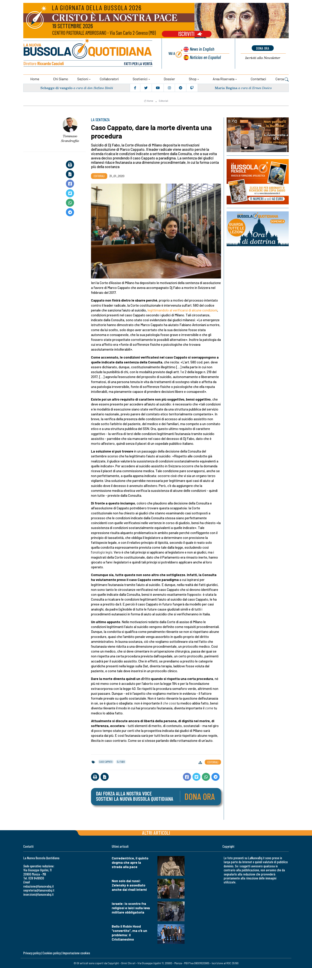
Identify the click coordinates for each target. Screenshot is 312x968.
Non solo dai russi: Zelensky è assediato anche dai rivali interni (129, 885)
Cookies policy (52, 953)
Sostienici (140, 79)
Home (34, 79)
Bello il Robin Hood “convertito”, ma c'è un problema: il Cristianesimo (129, 932)
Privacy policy (32, 953)
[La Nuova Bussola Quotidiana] (88, 53)
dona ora (262, 48)
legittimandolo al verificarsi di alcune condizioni (182, 310)
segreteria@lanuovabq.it (38, 890)
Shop (192, 79)
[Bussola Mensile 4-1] (258, 134)
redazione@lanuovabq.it (38, 886)
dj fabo (121, 761)
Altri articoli (156, 832)
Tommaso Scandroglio (70, 138)
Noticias (205, 57)
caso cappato (105, 761)
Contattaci (258, 79)
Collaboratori (109, 79)
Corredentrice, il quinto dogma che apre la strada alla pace (130, 862)
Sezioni (82, 79)
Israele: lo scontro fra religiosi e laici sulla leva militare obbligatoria (131, 907)
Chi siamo (60, 79)
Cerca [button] (280, 79)
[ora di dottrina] (258, 228)
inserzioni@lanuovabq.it (38, 894)
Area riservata (223, 79)
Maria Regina (226, 87)
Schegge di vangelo (56, 87)
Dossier (169, 79)
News (202, 49)
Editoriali (163, 100)
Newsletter (262, 57)
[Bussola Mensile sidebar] (258, 181)
